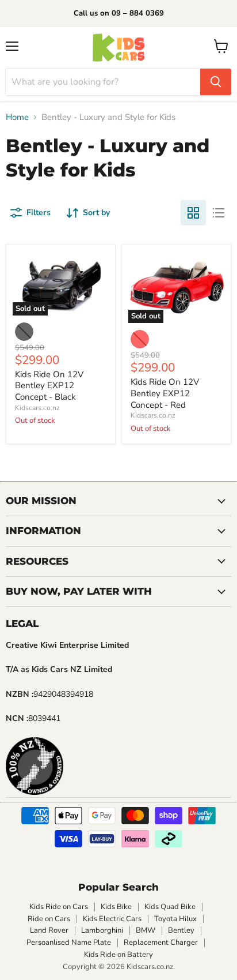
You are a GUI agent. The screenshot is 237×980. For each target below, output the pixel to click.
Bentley (181, 930)
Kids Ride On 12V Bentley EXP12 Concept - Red (165, 393)
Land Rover (49, 930)
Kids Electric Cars (112, 919)
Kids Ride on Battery (118, 954)
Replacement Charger (161, 942)
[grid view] (193, 213)
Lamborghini (102, 930)
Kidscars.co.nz (37, 407)
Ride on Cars (49, 919)
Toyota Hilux (175, 919)
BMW (145, 930)
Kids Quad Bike (170, 907)
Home (17, 117)
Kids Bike (116, 907)
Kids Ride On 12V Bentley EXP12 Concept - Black (49, 386)
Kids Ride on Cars (58, 907)
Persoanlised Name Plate (68, 942)
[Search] (215, 82)
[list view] (218, 213)
